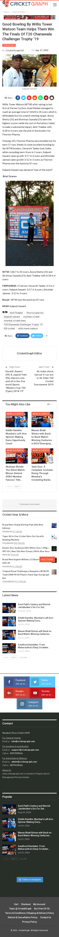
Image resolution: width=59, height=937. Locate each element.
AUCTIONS (47, 559)
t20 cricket (9, 328)
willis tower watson (28, 328)
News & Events (9, 45)
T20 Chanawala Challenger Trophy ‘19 (23, 324)
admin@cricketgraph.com (24, 761)
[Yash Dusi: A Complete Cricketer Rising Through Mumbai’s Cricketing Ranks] (42, 456)
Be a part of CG (42, 908)
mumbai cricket (31, 317)
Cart (16, 904)
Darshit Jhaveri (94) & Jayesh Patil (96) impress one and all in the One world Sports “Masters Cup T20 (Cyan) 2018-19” (16, 381)
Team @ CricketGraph (20, 908)
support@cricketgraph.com (25, 750)
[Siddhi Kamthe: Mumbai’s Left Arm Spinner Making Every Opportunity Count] (17, 419)
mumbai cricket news (15, 320)
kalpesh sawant (12, 317)
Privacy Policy (29, 922)
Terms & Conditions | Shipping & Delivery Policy (29, 913)
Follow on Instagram (31, 879)
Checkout (26, 904)
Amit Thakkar (16, 313)
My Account (39, 904)
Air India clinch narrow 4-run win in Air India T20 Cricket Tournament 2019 (43, 378)
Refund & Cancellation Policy (22, 917)
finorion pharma (35, 313)
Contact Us (45, 917)
